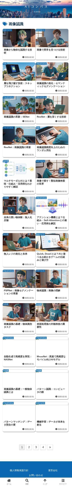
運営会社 (53, 470)
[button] (65, 425)
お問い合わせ (36, 475)
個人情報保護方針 (19, 470)
